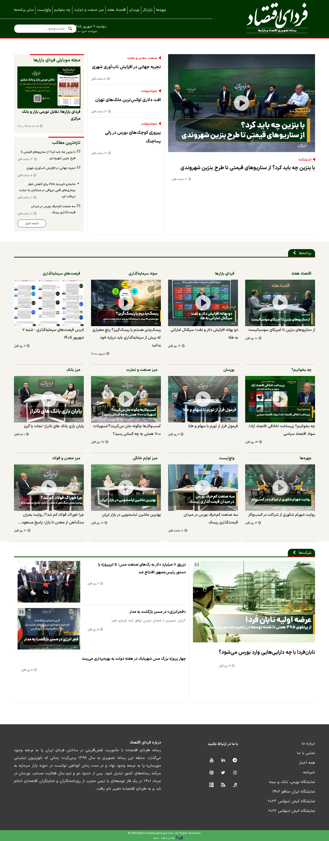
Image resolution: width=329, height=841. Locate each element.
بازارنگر (148, 10)
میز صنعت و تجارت (89, 10)
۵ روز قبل (93, 630)
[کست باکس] (235, 785)
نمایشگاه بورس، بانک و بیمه (292, 782)
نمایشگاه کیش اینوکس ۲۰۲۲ (291, 811)
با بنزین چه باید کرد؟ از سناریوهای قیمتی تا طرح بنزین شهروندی (247, 168)
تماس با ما (306, 753)
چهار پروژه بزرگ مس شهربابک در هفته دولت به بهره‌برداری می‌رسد (134, 659)
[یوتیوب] (211, 760)
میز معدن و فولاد (66, 458)
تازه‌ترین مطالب (66, 143)
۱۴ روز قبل (251, 442)
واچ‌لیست (44, 10)
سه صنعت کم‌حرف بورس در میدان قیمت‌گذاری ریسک (53, 209)
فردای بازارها (224, 274)
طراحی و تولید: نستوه (163, 838)
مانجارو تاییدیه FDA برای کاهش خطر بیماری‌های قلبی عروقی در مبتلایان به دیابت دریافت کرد (47, 190)
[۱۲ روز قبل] (203, 303)
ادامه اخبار (32, 223)
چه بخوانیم (62, 10)
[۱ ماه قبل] (49, 399)
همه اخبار (307, 763)
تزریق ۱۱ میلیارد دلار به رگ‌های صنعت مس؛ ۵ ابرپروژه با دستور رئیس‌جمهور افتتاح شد (142, 568)
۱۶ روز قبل (97, 523)
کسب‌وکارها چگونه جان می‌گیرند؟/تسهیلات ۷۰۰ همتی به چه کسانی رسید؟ (127, 430)
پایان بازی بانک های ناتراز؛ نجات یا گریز (54, 426)
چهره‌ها (161, 10)
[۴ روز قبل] (280, 487)
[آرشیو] (211, 785)
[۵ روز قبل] (49, 629)
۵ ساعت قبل (98, 79)
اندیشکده (305, 159)
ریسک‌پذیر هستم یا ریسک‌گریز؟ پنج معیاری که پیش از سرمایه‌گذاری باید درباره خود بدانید (126, 337)
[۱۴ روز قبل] (280, 399)
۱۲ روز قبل (174, 346)
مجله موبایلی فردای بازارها (56, 60)
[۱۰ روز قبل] (280, 303)
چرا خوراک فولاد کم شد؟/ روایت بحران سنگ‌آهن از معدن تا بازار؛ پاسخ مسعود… (51, 518)
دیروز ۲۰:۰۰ (98, 354)
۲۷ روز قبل (97, 442)
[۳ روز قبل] (48, 87)
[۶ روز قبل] (203, 399)
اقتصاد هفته (116, 10)
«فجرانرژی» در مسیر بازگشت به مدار (157, 612)
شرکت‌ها (304, 553)
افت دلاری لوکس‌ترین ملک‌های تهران (128, 100)
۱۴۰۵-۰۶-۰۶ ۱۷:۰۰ (28, 126)
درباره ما (308, 743)
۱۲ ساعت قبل (99, 112)
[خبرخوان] (223, 785)
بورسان (134, 10)
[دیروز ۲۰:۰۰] (126, 303)
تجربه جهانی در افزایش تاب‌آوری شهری (126, 67)
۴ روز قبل (251, 523)
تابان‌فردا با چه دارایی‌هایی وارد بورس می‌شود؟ (267, 652)
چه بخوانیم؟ (301, 370)
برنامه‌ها (305, 253)
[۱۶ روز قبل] (126, 487)
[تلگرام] (235, 760)
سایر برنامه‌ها (24, 10)
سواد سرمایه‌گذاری (143, 274)
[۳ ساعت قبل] (241, 103)
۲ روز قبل (20, 346)
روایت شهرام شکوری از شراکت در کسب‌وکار (281, 515)
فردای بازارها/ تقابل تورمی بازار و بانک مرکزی (51, 115)
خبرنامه (309, 772)
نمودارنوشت (149, 91)
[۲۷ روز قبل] (126, 399)
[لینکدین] (223, 760)
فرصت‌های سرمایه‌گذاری (61, 274)
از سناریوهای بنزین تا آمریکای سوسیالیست (281, 330)
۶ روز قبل (173, 435)
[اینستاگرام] (235, 773)
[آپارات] (211, 773)
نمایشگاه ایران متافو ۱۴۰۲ (293, 792)
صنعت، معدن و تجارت (142, 58)
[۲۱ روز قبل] (49, 487)
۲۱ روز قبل (20, 531)
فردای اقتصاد (270, 18)
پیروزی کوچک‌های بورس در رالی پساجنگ (133, 137)
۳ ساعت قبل (179, 179)
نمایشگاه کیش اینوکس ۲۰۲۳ (291, 801)
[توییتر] (223, 773)
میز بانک (73, 370)
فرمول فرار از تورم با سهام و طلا (213, 426)
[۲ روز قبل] (49, 303)
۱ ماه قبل (19, 435)
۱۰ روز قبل (251, 338)
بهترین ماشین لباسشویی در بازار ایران (131, 515)
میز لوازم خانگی (145, 458)
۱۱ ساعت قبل (25, 198)
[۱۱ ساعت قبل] (203, 487)
